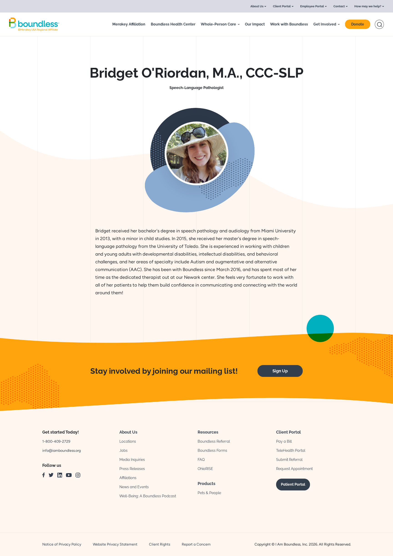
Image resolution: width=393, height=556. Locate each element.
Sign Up (280, 370)
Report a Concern (196, 544)
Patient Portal (293, 484)
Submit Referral (289, 459)
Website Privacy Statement (115, 544)
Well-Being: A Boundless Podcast (147, 496)
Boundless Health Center (173, 24)
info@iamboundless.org (61, 450)
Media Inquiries (132, 459)
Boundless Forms (212, 450)
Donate (357, 24)
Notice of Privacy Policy (61, 544)
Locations (127, 441)
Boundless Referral (214, 441)
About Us (256, 6)
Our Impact (255, 24)
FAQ (201, 459)
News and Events (134, 487)
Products (206, 483)
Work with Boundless (289, 24)
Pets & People (209, 493)
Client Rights (159, 544)
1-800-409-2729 (56, 441)
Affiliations (127, 478)
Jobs (123, 450)
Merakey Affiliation (128, 24)
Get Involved (324, 24)
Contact (339, 6)
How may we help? (367, 6)
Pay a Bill (284, 441)
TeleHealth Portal (290, 450)
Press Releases (132, 469)
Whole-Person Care (218, 24)
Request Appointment (294, 469)
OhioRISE (205, 469)
